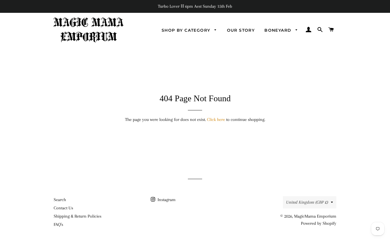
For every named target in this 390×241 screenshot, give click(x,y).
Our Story (241, 30)
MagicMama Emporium (315, 216)
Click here (216, 119)
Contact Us (63, 207)
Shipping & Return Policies (77, 216)
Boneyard (278, 30)
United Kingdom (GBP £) (307, 202)
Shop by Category (187, 30)
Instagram (166, 199)
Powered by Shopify (318, 223)
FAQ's (58, 224)
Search (60, 199)
